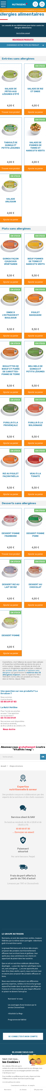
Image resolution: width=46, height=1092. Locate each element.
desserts (21, 670)
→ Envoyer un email (23, 832)
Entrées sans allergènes (18, 58)
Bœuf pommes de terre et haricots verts (35, 261)
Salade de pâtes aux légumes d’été (10, 91)
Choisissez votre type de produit (23, 45)
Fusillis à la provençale (10, 424)
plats (15, 670)
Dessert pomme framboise (11, 534)
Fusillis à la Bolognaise (35, 424)
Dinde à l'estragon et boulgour (10, 315)
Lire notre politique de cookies (11, 1082)
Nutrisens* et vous (15, 999)
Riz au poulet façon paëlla (11, 475)
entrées (9, 670)
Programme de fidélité (17, 1019)
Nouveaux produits (23, 40)
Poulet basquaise (35, 313)
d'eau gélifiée (30, 10)
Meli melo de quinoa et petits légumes (35, 369)
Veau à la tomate (35, 475)
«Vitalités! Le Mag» (15, 1013)
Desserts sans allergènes (19, 503)
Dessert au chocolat (35, 585)
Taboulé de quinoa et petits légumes (11, 145)
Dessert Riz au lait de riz (10, 585)
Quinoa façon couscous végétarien (11, 261)
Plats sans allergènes (16, 228)
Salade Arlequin (10, 200)
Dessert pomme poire (35, 534)
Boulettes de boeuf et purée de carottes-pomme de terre (11, 370)
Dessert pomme (11, 635)
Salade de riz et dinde (35, 90)
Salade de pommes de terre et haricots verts (35, 146)
